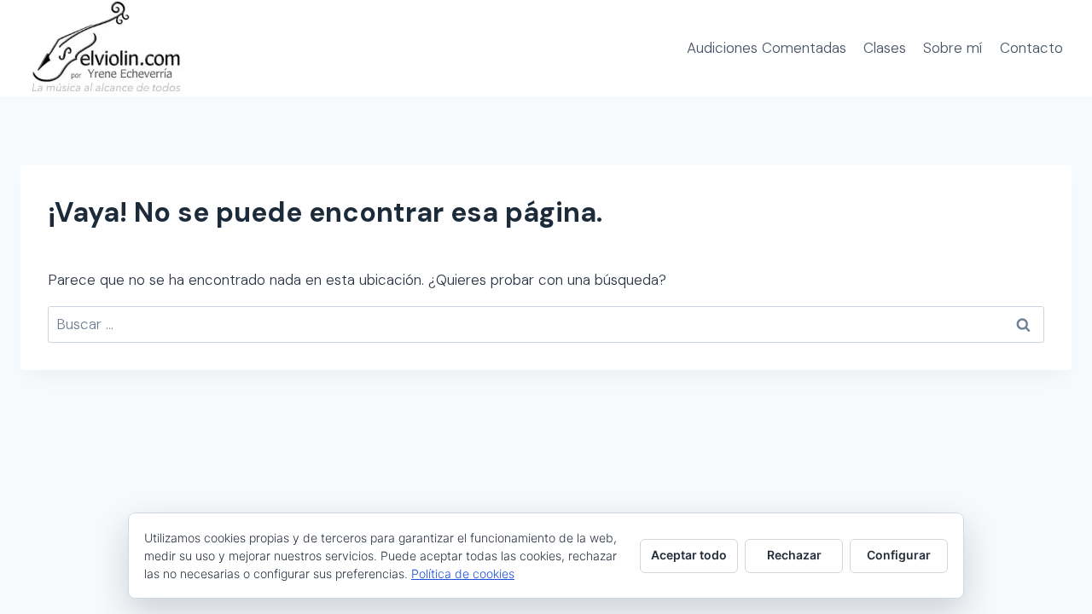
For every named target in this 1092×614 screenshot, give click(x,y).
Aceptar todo (689, 554)
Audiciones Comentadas (766, 47)
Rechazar (794, 554)
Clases (884, 47)
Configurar (899, 554)
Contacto (1031, 47)
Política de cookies (462, 573)
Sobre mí (952, 47)
